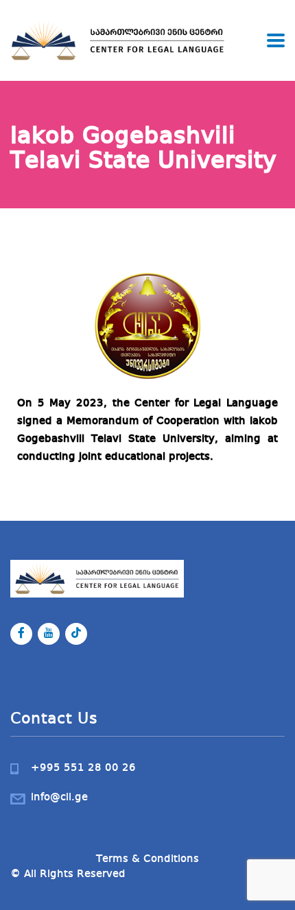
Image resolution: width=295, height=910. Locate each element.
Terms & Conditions (147, 859)
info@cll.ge (59, 797)
